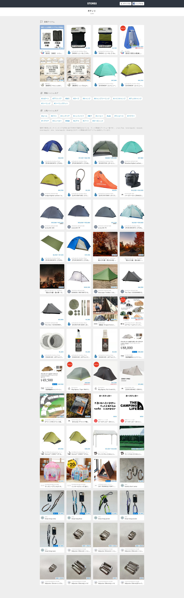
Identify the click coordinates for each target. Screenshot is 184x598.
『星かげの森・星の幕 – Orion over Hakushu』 (60, 292)
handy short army (131, 486)
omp (126, 484)
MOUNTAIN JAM (129, 193)
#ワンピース (119, 116)
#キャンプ (86, 98)
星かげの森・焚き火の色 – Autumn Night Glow (113, 260)
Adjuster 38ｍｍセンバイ (106, 583)
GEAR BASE (101, 323)
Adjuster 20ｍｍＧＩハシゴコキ (135, 551)
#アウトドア (57, 98)
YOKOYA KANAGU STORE (79, 549)
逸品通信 (47, 51)
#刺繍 (67, 121)
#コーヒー (99, 116)
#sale (109, 116)
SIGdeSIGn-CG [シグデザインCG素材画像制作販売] (59, 419)
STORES (88, 3)
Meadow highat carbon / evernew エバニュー (140, 163)
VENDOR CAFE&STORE (131, 161)
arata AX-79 (76, 228)
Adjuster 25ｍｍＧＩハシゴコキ (108, 551)
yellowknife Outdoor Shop (79, 51)
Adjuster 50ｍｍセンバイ (80, 583)
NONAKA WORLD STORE (52, 484)
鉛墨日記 (47, 83)
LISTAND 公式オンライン (105, 484)
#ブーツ (86, 121)
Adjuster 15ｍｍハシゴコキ (54, 583)
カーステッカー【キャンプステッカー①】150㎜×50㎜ (142, 422)
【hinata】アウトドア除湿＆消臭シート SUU (86, 422)
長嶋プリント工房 (103, 419)
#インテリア (65, 116)
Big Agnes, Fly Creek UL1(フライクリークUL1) (114, 389)
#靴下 (90, 116)
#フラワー (131, 116)
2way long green (104, 519)
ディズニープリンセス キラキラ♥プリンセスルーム (61, 486)
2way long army (50, 519)
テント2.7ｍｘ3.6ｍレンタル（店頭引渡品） (112, 454)
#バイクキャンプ (119, 98)
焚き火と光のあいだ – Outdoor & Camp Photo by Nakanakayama (116, 258)
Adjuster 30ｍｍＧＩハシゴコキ (82, 551)
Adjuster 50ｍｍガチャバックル (135, 583)
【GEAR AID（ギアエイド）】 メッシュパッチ (60, 357)
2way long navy (50, 551)
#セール (44, 116)
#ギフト (54, 116)
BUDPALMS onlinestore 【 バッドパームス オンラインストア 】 (62, 452)
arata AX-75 (102, 228)
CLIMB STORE (129, 355)
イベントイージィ (103, 452)
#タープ (76, 98)
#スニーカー (57, 121)
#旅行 (67, 98)
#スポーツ (45, 98)
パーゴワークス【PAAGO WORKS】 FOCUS (140, 195)
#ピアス (76, 121)
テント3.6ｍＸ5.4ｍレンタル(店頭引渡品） (138, 454)
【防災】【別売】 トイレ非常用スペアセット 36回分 (62, 53)
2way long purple (131, 519)
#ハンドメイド (78, 116)
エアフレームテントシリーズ (134, 325)
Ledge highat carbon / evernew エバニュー (60, 195)
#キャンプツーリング (101, 98)
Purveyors (75, 387)
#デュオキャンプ (135, 98)
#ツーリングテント (61, 103)
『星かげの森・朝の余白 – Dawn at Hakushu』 (140, 260)
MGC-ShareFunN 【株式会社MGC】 (135, 323)
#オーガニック (98, 121)
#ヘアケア (45, 121)
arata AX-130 (49, 228)
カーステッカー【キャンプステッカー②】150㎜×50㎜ (116, 422)
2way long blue (77, 519)
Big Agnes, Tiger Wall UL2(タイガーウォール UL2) (89, 389)
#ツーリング (45, 103)
